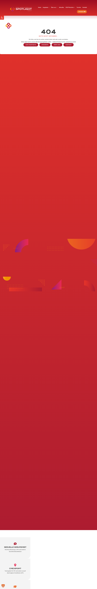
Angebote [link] (44, 44)
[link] (2, 18)
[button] (3, 586)
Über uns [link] (57, 44)
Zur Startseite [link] (31, 44)
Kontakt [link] (69, 44)
